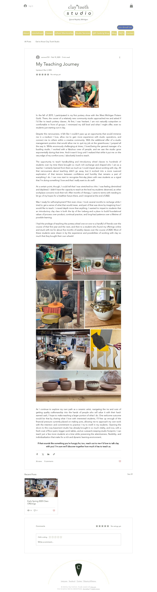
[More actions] (119, 57)
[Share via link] (54, 454)
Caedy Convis (95, 589)
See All (130, 474)
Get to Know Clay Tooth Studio (47, 41)
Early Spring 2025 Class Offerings (37, 502)
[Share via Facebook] (37, 454)
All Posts (27, 41)
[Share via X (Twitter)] (43, 454)
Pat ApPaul (86, 589)
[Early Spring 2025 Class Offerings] (41, 487)
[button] (131, 5)
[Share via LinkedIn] (48, 454)
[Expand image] (54, 262)
